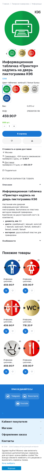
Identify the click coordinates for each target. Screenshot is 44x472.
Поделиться (10, 170)
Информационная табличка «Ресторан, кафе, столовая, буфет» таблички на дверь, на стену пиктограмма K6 (27, 361)
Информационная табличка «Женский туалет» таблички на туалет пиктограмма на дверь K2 (27, 280)
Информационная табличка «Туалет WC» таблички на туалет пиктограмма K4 (27, 320)
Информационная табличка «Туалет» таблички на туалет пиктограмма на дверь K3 (8, 320)
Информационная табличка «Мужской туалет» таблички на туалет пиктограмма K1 (8, 280)
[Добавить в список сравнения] (32, 141)
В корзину (22, 134)
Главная (6, 4)
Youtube (24, 403)
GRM (4, 78)
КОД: (4, 111)
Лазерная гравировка (20, 4)
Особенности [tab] (9, 241)
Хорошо (11, 468)
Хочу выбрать (8, 463)
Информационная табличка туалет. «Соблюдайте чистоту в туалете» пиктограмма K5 (8, 361)
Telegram (15, 396)
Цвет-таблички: (9, 82)
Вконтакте (33, 396)
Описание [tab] (7, 185)
